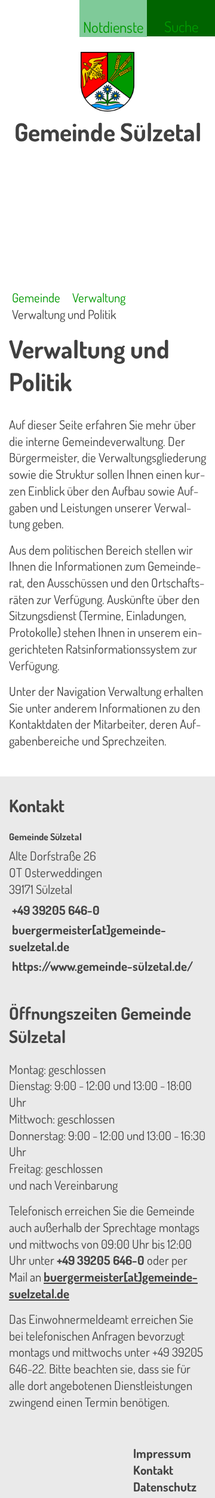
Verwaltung (98, 297)
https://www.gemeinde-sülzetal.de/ (101, 966)
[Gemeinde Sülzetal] (107, 903)
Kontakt (153, 1470)
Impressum (162, 1453)
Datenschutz (164, 1486)
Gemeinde (36, 297)
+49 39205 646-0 (54, 910)
